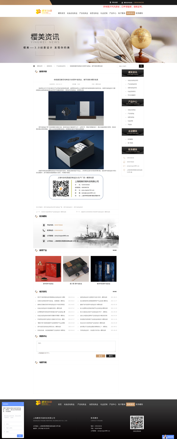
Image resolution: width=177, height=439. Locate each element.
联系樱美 (139, 13)
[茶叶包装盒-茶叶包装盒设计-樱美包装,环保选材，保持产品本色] (76, 125)
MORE (115, 250)
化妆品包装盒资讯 (133, 80)
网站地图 (115, 2)
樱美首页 (61, 13)
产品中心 (112, 13)
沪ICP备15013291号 (43, 428)
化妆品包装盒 (72, 13)
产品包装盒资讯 (60, 66)
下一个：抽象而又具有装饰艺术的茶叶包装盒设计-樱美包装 (93, 212)
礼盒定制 (103, 13)
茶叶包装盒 (107, 88)
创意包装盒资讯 (132, 87)
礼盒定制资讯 (132, 91)
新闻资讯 (130, 13)
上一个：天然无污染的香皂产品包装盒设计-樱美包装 (51, 212)
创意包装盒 (94, 13)
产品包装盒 (83, 13)
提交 (100, 356)
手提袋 (130, 124)
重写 (111, 356)
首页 (60, 404)
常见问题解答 (132, 95)
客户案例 (121, 13)
